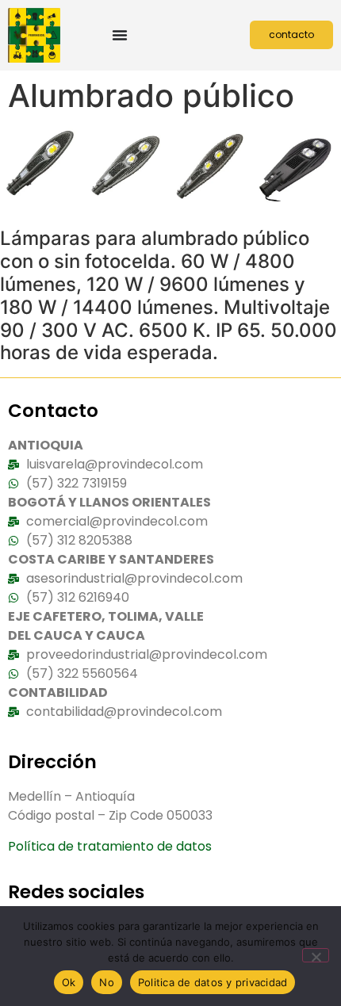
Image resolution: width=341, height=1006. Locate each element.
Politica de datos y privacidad (213, 982)
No (106, 982)
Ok (69, 982)
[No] (315, 955)
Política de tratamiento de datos (110, 846)
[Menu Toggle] (120, 35)
